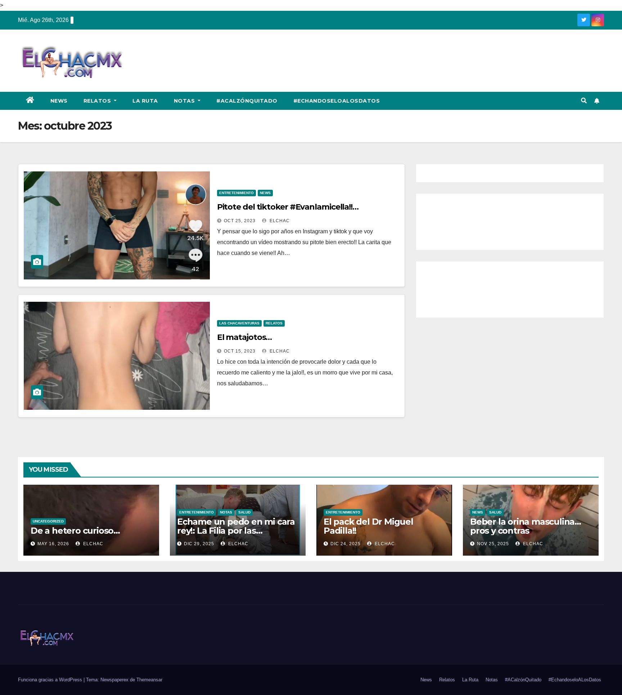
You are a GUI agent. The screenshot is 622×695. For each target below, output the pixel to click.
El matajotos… (244, 337)
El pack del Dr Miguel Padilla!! (368, 526)
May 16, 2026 (53, 543)
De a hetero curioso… (75, 530)
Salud (244, 512)
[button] (584, 101)
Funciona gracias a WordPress (51, 679)
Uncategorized (48, 521)
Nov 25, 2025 (493, 543)
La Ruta (145, 101)
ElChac (279, 220)
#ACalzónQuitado (247, 101)
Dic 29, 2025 (199, 543)
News (59, 101)
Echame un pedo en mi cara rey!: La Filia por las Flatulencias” (236, 530)
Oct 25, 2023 (240, 220)
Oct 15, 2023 (240, 351)
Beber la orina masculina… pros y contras (525, 526)
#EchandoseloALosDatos (336, 101)
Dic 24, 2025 (345, 543)
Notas (185, 101)
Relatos (98, 101)
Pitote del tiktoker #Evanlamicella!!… (288, 207)
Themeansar (149, 679)
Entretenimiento (236, 193)
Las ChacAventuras (239, 323)
